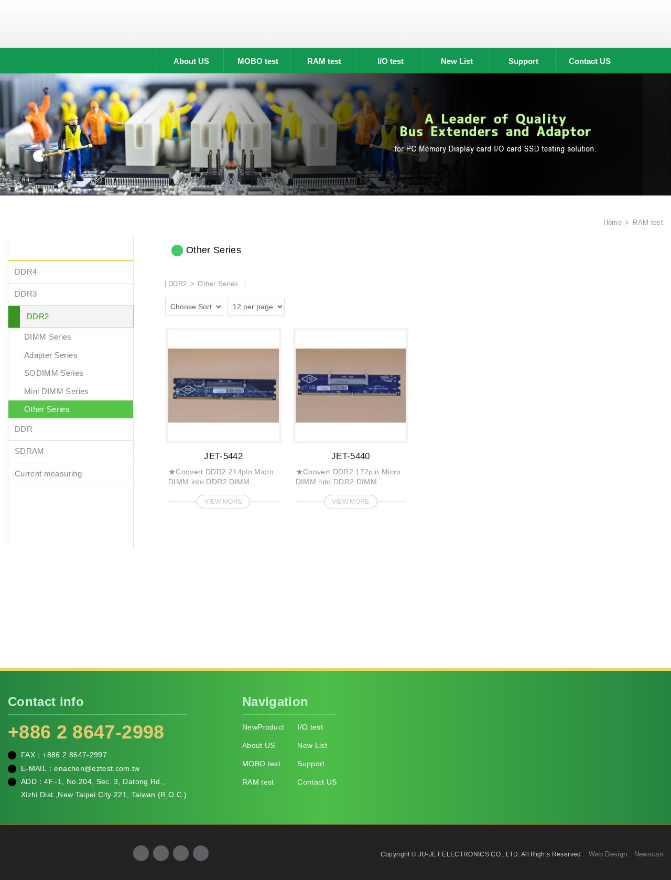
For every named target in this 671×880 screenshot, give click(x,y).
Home (611, 222)
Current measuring (48, 473)
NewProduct (263, 727)
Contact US (590, 61)
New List (457, 61)
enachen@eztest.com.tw (96, 768)
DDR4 (26, 271)
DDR (24, 429)
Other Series (47, 409)
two (295, 305)
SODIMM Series (54, 372)
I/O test (390, 61)
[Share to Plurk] (201, 853)
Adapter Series (51, 355)
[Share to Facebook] (141, 853)
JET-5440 (351, 415)
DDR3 (26, 293)
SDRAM (30, 451)
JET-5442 (224, 415)
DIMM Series (48, 336)
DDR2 (38, 316)
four (310, 305)
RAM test (324, 61)
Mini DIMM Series (56, 391)
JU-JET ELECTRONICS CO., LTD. (335, 23)
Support (523, 61)
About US (191, 61)
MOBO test (257, 61)
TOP (650, 825)
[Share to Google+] (161, 853)
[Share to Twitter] (181, 853)
